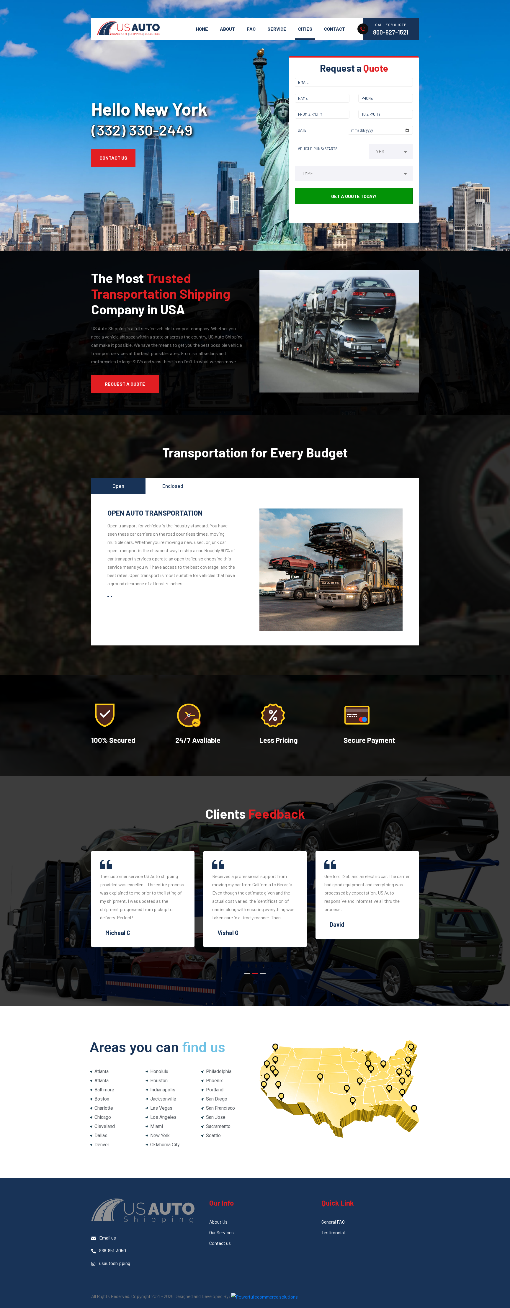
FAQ (251, 29)
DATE (302, 130)
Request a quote (125, 384)
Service (276, 29)
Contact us (220, 1243)
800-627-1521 (390, 32)
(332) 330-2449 (141, 130)
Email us (107, 1237)
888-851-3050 (112, 1250)
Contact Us (113, 158)
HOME (202, 29)
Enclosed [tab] (172, 486)
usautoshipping (114, 1263)
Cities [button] (305, 29)
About (227, 29)
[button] (247, 973)
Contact (334, 29)
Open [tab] (118, 486)
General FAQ (333, 1221)
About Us (218, 1221)
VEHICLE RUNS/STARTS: (318, 148)
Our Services (221, 1232)
